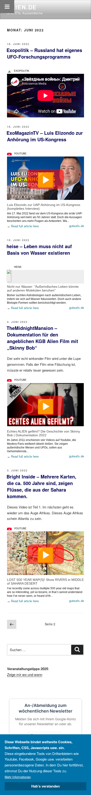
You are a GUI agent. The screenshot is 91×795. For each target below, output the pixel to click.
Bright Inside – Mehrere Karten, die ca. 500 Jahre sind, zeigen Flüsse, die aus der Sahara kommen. (41, 486)
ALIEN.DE (22, 7)
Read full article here (25, 226)
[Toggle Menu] (7, 6)
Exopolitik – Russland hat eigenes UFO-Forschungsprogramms (44, 53)
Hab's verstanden (45, 786)
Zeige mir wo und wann (24, 674)
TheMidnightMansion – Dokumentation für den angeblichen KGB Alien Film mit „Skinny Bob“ (42, 338)
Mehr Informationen (18, 777)
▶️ (45, 179)
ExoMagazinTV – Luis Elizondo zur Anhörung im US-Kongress (45, 136)
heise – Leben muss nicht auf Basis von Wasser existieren (39, 249)
